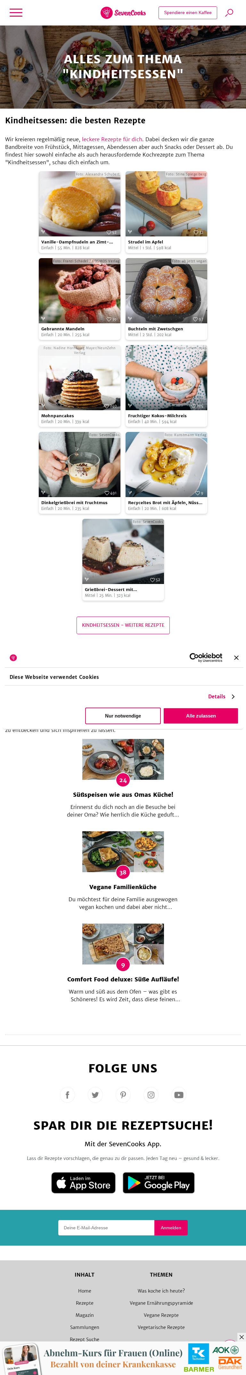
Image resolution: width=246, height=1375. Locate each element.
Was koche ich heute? (161, 1291)
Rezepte (85, 1303)
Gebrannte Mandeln (63, 329)
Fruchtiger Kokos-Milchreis (157, 416)
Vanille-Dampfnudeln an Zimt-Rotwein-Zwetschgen (75, 242)
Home (84, 1291)
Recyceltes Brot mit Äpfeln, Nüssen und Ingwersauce (166, 503)
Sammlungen (84, 1327)
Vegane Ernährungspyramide (161, 1303)
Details (217, 697)
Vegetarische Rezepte (161, 1327)
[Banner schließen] (236, 658)
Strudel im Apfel (145, 242)
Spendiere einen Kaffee (188, 12)
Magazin (85, 1315)
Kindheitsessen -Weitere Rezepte (123, 625)
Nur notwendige (123, 715)
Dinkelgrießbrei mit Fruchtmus (74, 502)
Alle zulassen (201, 715)
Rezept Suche (84, 1339)
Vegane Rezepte (161, 1315)
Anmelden (171, 1227)
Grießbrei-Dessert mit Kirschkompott (109, 590)
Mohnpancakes (57, 416)
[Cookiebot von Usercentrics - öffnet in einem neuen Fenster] (194, 658)
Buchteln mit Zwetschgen (155, 329)
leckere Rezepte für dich (112, 139)
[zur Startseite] (123, 12)
